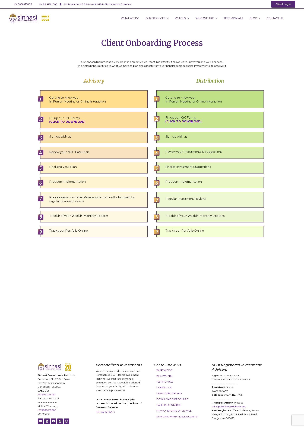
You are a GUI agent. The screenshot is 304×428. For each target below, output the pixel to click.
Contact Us (164, 387)
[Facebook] (60, 421)
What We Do (164, 370)
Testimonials (164, 381)
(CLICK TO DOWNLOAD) (67, 121)
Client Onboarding (169, 393)
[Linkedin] (47, 421)
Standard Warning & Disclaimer (177, 416)
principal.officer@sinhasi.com (228, 406)
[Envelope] (40, 421)
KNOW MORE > (106, 412)
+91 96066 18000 (23, 4)
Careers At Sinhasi (168, 405)
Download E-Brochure (172, 399)
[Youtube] (53, 421)
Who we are (164, 375)
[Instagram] (66, 421)
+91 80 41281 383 (48, 4)
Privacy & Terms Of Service (174, 410)
